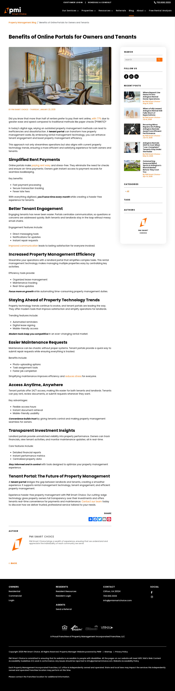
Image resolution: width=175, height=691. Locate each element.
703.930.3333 (164, 2)
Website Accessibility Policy (126, 661)
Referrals (121, 10)
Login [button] (11, 600)
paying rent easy (41, 165)
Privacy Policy (121, 651)
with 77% (96, 118)
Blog (131, 10)
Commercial (15, 595)
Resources (104, 10)
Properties (87, 10)
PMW (99, 651)
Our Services (69, 10)
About (140, 10)
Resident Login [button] (63, 595)
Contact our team (92, 501)
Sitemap (108, 651)
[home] (15, 11)
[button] (126, 76)
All (128, 191)
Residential (14, 591)
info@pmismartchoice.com (117, 600)
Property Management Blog (22, 22)
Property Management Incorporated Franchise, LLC (98, 636)
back (14, 563)
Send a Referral (64, 609)
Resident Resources (66, 591)
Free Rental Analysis (160, 10)
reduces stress (73, 376)
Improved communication (23, 245)
